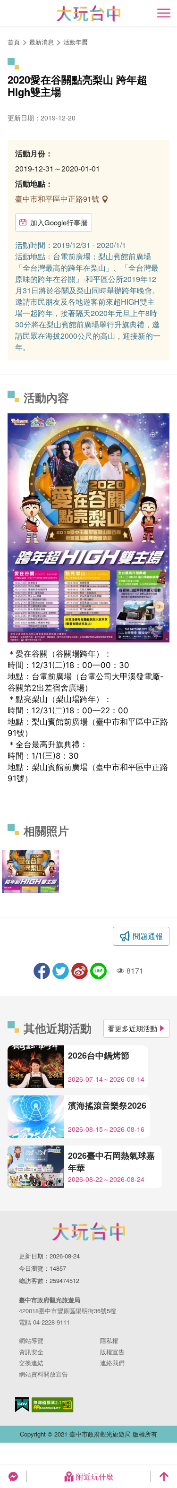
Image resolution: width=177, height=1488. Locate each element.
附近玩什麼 (95, 1476)
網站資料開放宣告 (43, 1373)
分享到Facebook (42, 971)
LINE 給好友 (98, 971)
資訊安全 (31, 1351)
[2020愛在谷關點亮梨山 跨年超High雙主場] (30, 871)
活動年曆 (75, 41)
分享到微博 (79, 971)
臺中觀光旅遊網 (88, 13)
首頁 (14, 41)
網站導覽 (31, 1340)
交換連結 (31, 1362)
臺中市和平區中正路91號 (58, 198)
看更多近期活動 (132, 1028)
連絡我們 (112, 1362)
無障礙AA (53, 1404)
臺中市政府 (88, 1231)
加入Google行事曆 (59, 222)
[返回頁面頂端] (164, 1476)
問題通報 (148, 936)
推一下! (60, 971)
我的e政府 (22, 1404)
